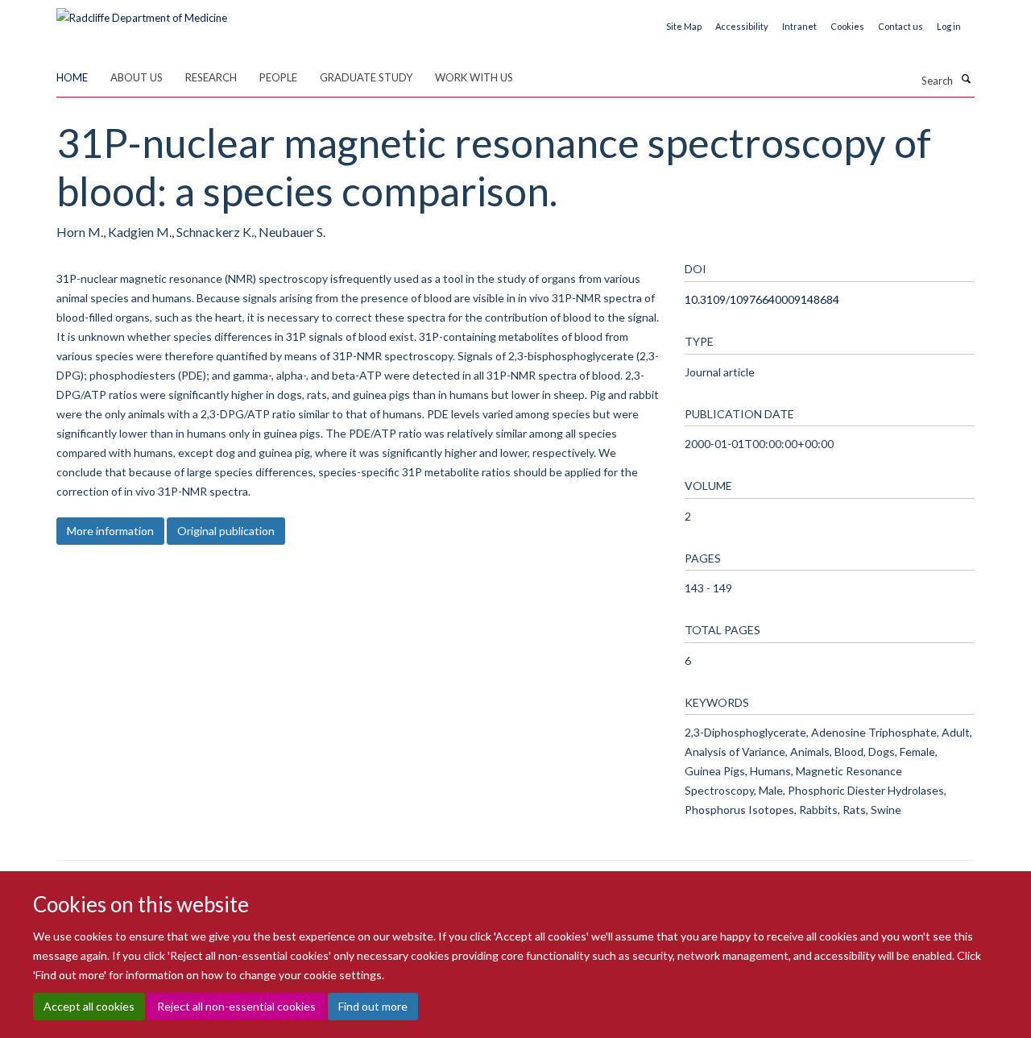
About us (136, 77)
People (278, 77)
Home (72, 77)
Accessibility (741, 26)
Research (211, 77)
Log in (949, 26)
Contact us (900, 26)
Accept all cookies (89, 1006)
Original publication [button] (226, 531)
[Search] (966, 79)
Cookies (847, 26)
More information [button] (110, 531)
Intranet (799, 26)
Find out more (373, 1006)
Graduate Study (366, 77)
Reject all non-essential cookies (236, 1006)
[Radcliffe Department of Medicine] (141, 12)
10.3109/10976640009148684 (762, 299)
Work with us (474, 77)
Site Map (684, 26)
